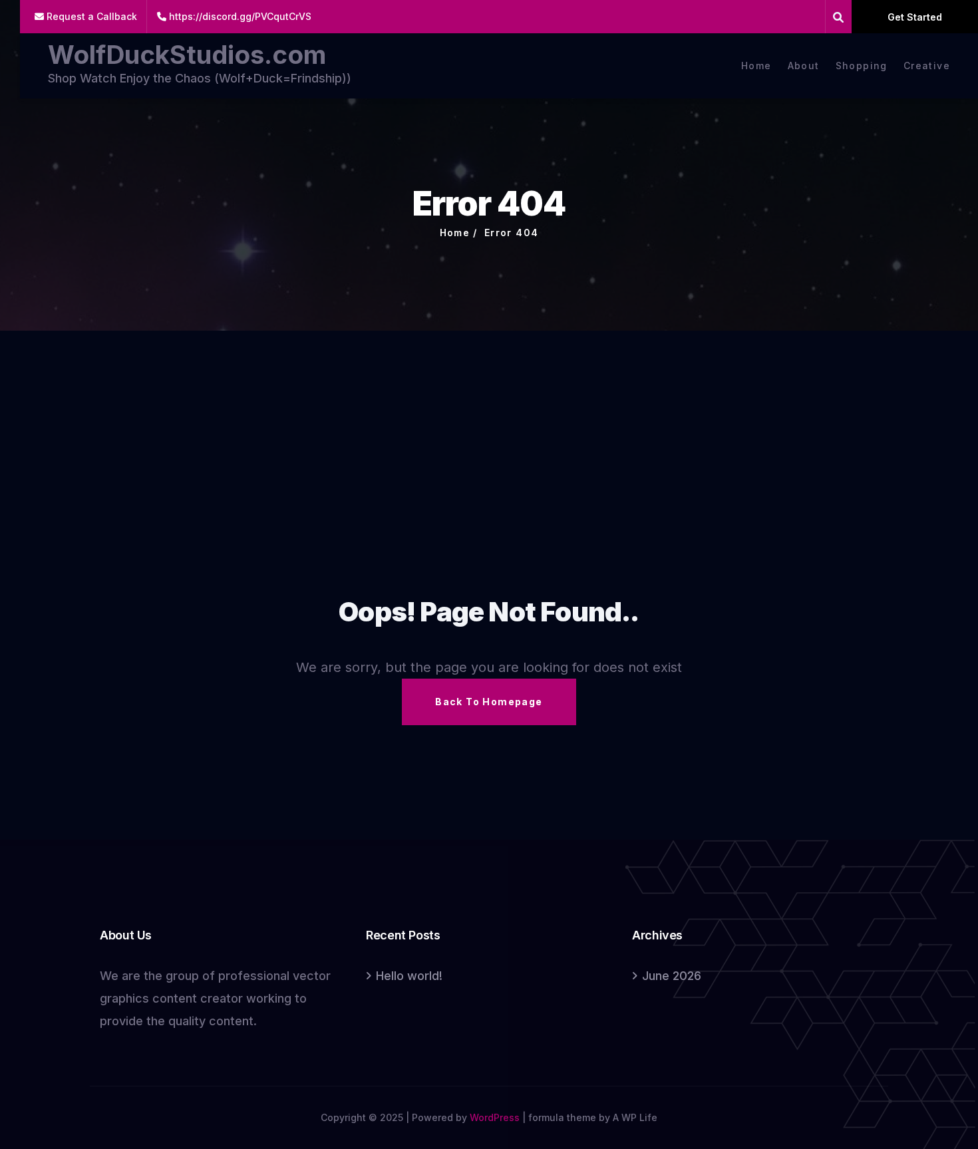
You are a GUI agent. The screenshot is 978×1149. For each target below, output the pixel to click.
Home (756, 66)
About (804, 66)
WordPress (495, 1117)
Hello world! (409, 976)
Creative (926, 66)
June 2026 (671, 976)
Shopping (862, 66)
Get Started (915, 17)
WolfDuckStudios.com (187, 54)
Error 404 (511, 232)
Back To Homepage (488, 701)
